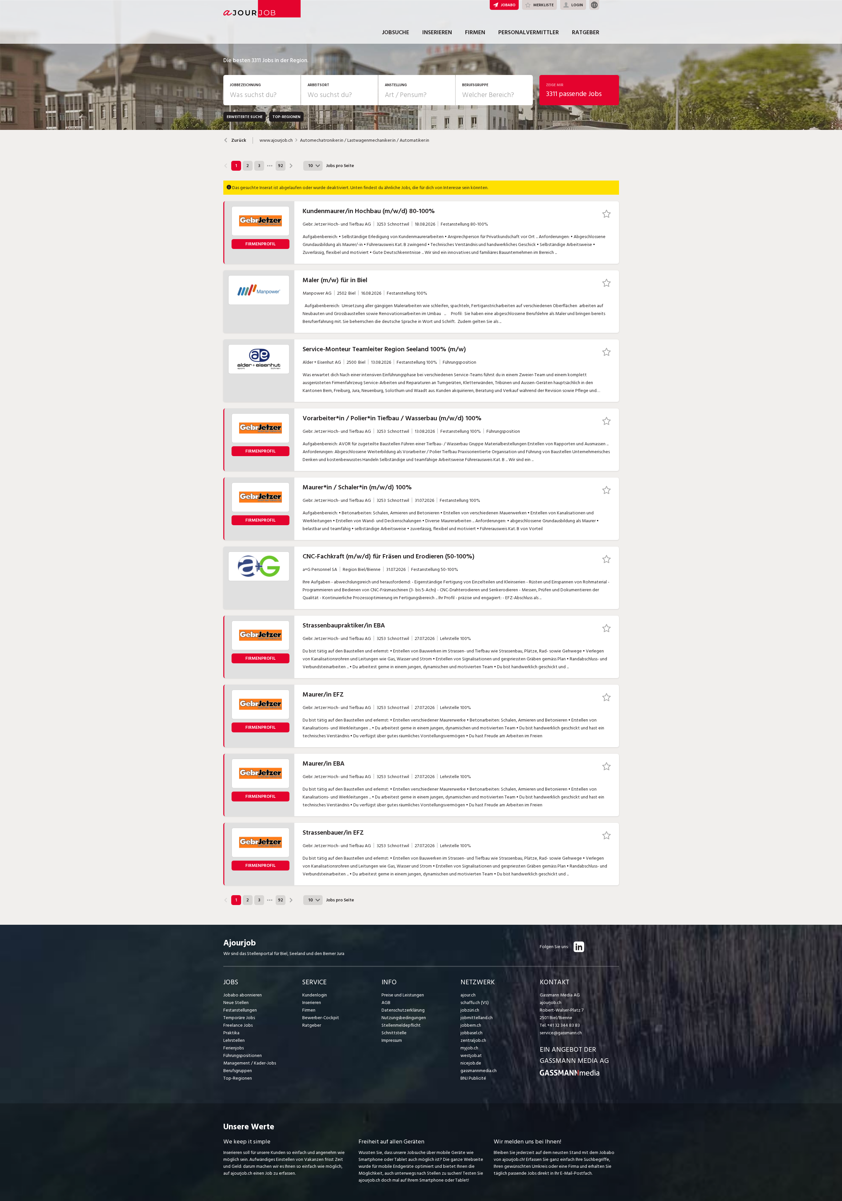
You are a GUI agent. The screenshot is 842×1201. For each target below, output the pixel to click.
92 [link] (280, 165)
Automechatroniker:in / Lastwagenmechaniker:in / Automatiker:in (364, 140)
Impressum (392, 1040)
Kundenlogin (314, 995)
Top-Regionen (237, 1078)
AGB (386, 1002)
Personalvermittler (528, 32)
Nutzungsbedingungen (404, 1017)
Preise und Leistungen (403, 995)
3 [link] (259, 165)
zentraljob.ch (473, 1040)
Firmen (475, 32)
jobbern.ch (470, 1025)
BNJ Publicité (473, 1078)
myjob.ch (469, 1048)
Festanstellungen (240, 1010)
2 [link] (247, 165)
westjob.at (471, 1055)
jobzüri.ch (469, 1010)
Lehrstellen (234, 1040)
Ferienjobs (233, 1048)
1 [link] (236, 165)
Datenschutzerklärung (403, 1010)
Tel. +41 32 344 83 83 (560, 1025)
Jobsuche (395, 32)
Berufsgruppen (237, 1070)
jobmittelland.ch (476, 1017)
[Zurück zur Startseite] (569, 1074)
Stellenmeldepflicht (401, 1025)
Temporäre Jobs (239, 1017)
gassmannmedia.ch (478, 1070)
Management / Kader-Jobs (249, 1063)
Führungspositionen (242, 1055)
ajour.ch (468, 995)
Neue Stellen (236, 1002)
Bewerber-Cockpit (320, 1017)
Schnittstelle (394, 1033)
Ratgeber (585, 32)
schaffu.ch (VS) (474, 1002)
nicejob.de (470, 1063)
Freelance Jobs (238, 1025)
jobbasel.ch (471, 1033)
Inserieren (437, 32)
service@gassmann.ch (561, 1033)
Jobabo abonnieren (242, 995)
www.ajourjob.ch (276, 140)
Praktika (231, 1033)
